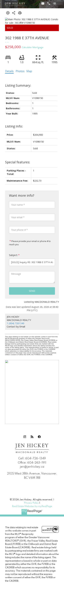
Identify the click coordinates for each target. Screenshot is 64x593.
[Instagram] (24, 436)
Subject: (13, 255)
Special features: (17, 162)
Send (32, 290)
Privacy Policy (31, 503)
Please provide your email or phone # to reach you (30, 243)
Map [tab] (29, 71)
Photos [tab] (20, 71)
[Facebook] (39, 436)
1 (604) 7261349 (15, 323)
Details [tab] (9, 71)
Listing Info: (14, 126)
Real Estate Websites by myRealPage (32, 506)
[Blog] (32, 436)
